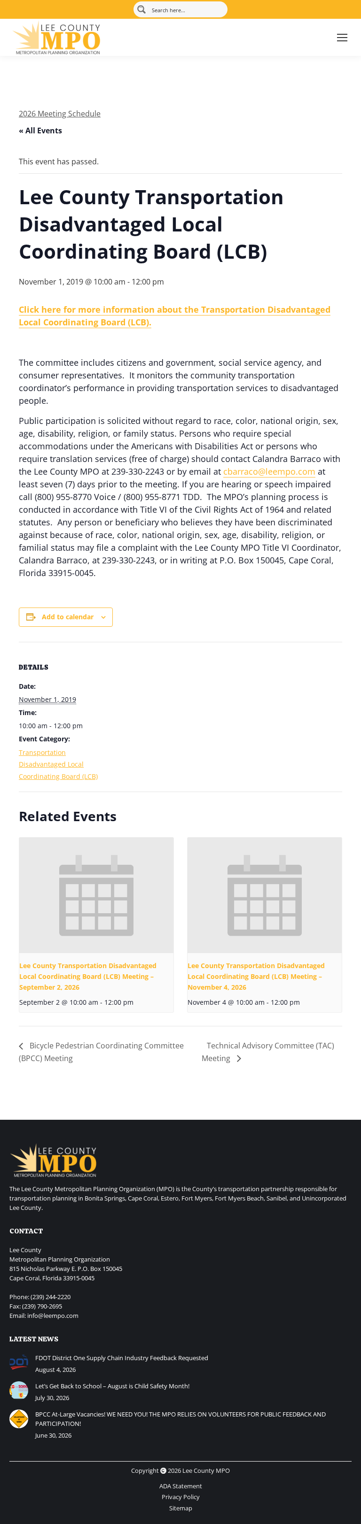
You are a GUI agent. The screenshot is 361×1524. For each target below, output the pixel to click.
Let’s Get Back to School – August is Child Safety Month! (112, 1386)
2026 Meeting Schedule (60, 113)
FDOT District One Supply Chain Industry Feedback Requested (121, 1358)
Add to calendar (68, 616)
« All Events (40, 130)
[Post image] (18, 1362)
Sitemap (180, 1508)
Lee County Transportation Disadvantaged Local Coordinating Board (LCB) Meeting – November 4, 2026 (256, 976)
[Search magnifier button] (141, 9)
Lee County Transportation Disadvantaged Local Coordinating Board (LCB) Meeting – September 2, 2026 (88, 976)
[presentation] (96, 895)
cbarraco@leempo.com (269, 471)
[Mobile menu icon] (342, 37)
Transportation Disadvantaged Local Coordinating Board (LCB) (58, 764)
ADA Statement (180, 1486)
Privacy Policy (181, 1497)
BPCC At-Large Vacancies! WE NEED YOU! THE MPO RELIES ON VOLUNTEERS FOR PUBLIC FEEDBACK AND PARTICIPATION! (180, 1419)
